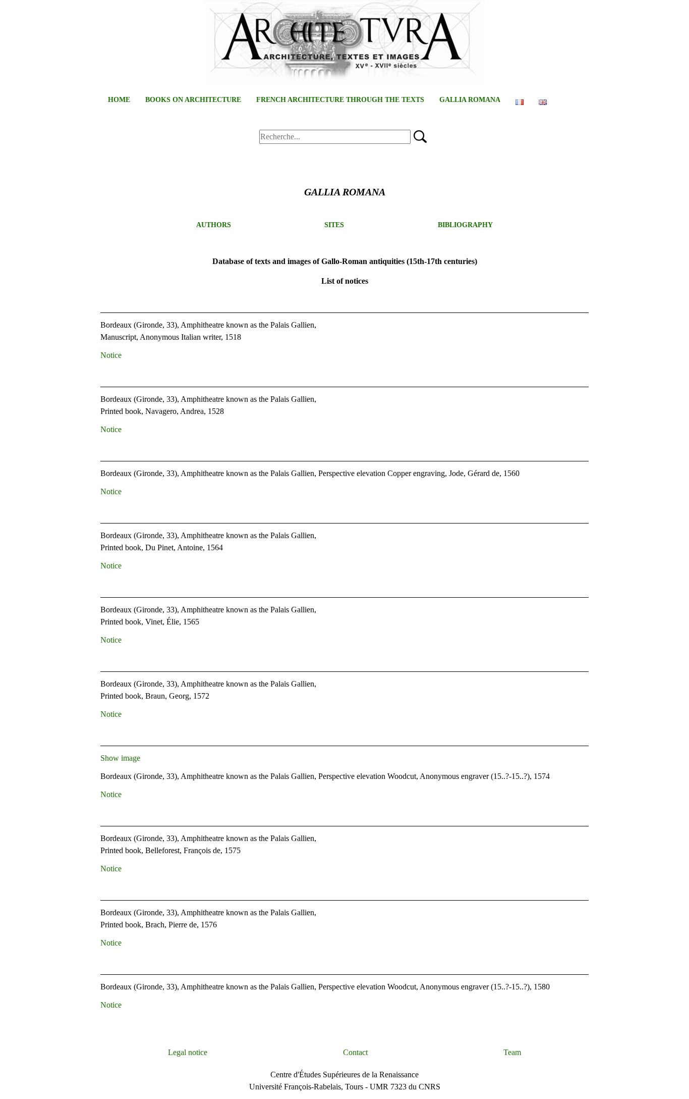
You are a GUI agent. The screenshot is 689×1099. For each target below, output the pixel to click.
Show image (120, 758)
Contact (355, 1052)
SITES (334, 225)
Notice (111, 355)
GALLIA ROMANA (469, 99)
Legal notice (187, 1052)
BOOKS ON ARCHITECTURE (193, 99)
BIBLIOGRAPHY (465, 225)
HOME (119, 99)
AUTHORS (213, 225)
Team (512, 1052)
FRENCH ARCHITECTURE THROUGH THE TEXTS (340, 99)
